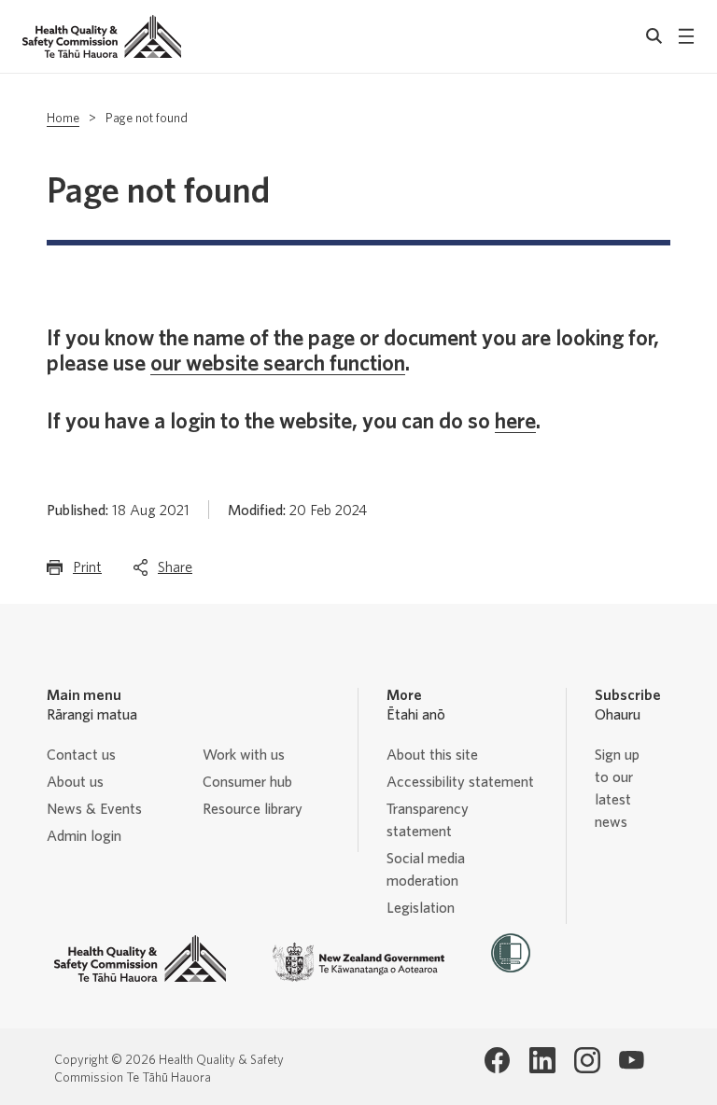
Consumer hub (247, 782)
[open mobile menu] (686, 36)
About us (75, 782)
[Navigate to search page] (654, 36)
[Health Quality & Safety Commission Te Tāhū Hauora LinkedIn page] (542, 1060)
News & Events (94, 809)
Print (87, 573)
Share (175, 573)
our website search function (277, 364)
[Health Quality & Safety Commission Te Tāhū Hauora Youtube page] (632, 1060)
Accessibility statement (460, 782)
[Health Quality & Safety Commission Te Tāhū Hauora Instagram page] (587, 1060)
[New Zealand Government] (358, 962)
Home (63, 118)
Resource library (252, 809)
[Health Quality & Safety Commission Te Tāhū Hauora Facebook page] (498, 1060)
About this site (432, 755)
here (515, 422)
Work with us (244, 755)
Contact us (81, 755)
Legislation (421, 908)
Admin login (84, 836)
